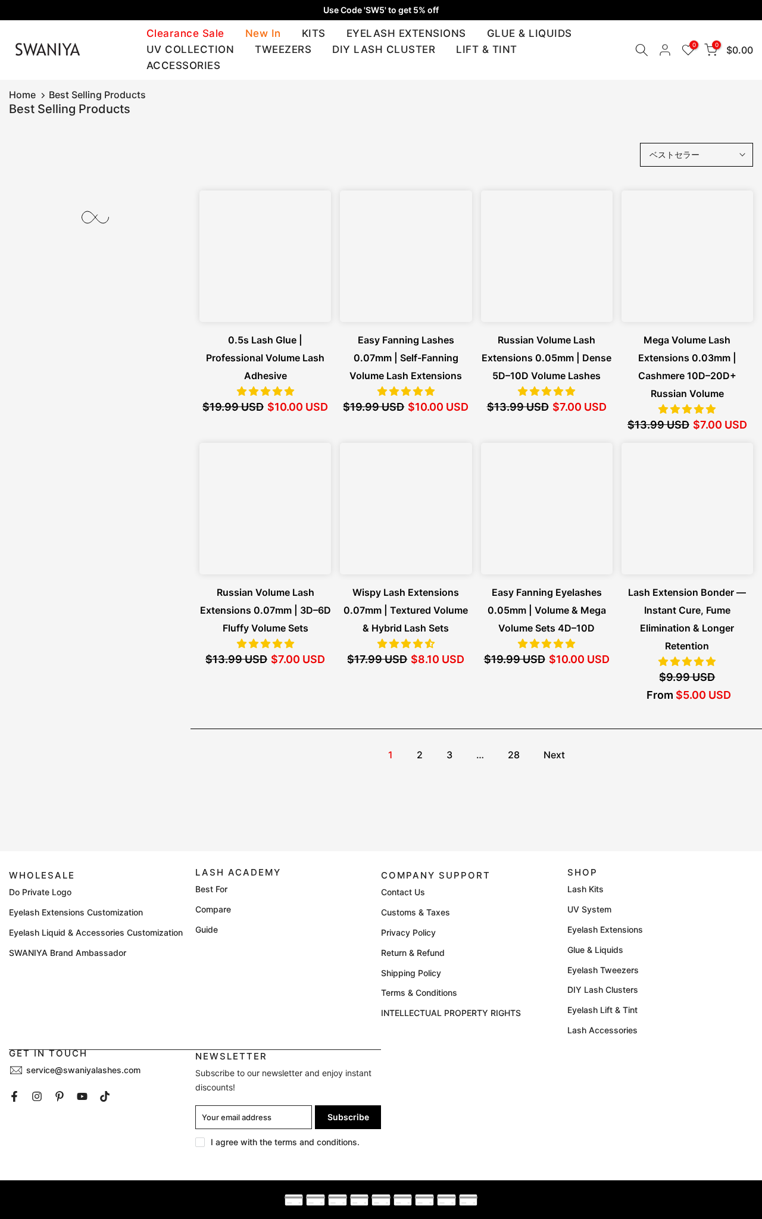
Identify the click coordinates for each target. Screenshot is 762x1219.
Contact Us (403, 892)
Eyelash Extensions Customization (76, 912)
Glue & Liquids (595, 950)
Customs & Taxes (415, 912)
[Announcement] (381, 10)
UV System (589, 909)
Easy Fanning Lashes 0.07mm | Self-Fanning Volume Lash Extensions (405, 358)
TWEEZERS (283, 49)
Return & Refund (413, 953)
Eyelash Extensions (605, 929)
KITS (314, 33)
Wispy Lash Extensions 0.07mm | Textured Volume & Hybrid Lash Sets (405, 610)
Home (22, 95)
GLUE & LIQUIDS (529, 33)
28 (514, 755)
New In (263, 33)
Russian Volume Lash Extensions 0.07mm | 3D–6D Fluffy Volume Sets (265, 610)
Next (554, 755)
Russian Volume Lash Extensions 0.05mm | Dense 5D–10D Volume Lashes (546, 358)
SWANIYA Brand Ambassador (67, 953)
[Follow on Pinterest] (59, 1096)
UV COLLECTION (190, 49)
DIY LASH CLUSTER (383, 49)
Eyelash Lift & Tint (602, 1010)
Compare (213, 909)
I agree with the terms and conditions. (285, 1142)
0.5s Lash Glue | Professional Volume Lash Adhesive (265, 358)
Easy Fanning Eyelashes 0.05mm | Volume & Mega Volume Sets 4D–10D (547, 610)
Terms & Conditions (419, 992)
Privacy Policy (408, 932)
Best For (211, 889)
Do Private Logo (40, 892)
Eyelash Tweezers (603, 970)
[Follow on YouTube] (82, 1096)
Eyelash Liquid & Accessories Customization (96, 932)
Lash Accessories (602, 1030)
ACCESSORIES (183, 65)
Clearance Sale (185, 33)
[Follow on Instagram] (37, 1096)
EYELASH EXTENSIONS (406, 33)
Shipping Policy (411, 973)
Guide (206, 929)
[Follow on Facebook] (14, 1096)
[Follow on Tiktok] (104, 1096)
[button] (265, 391)
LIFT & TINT (486, 49)
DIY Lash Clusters (602, 989)
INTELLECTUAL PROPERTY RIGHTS (451, 1013)
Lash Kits (585, 889)
